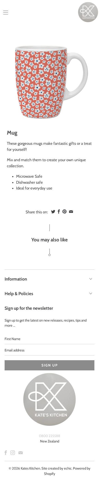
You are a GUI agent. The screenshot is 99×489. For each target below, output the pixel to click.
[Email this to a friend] (71, 211)
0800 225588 (49, 436)
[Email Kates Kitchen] (20, 452)
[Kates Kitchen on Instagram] (12, 452)
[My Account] (4, 12)
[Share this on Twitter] (53, 211)
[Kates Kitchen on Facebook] (6, 452)
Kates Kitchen (30, 468)
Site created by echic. (56, 468)
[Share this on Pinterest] (64, 211)
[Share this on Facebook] (59, 211)
